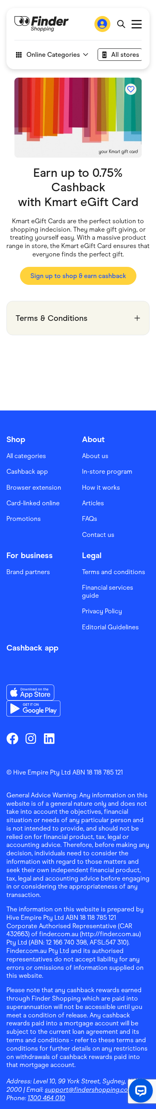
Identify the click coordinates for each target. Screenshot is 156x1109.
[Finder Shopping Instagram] (31, 739)
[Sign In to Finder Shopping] (102, 24)
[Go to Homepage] (41, 24)
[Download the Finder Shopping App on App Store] (33, 693)
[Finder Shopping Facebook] (12, 739)
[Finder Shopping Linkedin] (49, 739)
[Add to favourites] (130, 89)
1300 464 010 (46, 1098)
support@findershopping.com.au (93, 1089)
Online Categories (53, 54)
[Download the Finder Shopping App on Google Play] (33, 709)
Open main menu (137, 24)
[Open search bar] (121, 24)
